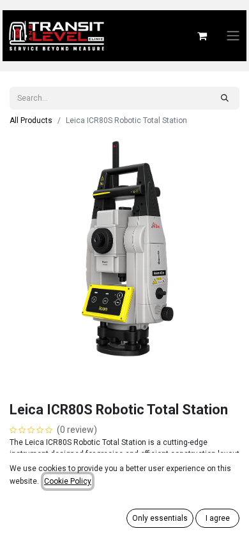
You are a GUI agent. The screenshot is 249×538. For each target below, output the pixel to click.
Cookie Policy (67, 481)
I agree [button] (218, 518)
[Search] (224, 98)
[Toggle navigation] (233, 36)
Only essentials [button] (160, 518)
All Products (31, 120)
